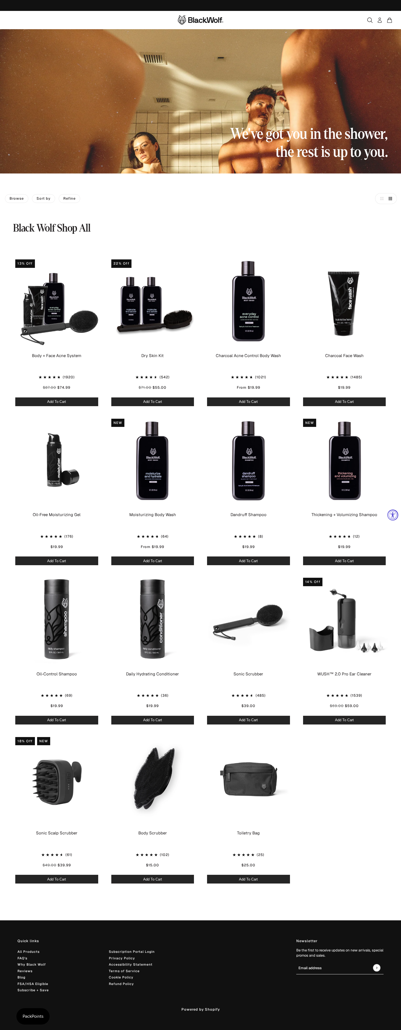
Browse (17, 198)
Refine (69, 198)
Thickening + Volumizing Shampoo (344, 514)
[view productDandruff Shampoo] (248, 460)
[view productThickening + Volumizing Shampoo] (344, 460)
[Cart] (389, 20)
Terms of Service (124, 971)
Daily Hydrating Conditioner (152, 673)
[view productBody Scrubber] (152, 779)
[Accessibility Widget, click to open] (392, 515)
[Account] (379, 20)
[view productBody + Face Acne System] (56, 301)
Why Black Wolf (31, 964)
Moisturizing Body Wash (152, 514)
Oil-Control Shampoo (57, 673)
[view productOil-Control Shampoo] (56, 619)
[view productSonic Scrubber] (248, 619)
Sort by (43, 198)
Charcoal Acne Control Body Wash (248, 355)
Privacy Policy (122, 958)
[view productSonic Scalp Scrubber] (56, 779)
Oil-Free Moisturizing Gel (56, 514)
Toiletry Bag (248, 833)
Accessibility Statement (130, 964)
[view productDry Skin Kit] (152, 301)
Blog (21, 977)
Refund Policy (121, 984)
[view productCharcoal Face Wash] (344, 301)
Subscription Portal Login (132, 952)
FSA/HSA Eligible (32, 984)
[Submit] (376, 968)
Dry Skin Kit (152, 355)
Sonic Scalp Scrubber (56, 833)
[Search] (370, 20)
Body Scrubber (152, 833)
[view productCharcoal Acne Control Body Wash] (248, 301)
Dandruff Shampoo (249, 514)
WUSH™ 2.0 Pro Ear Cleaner (344, 673)
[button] (380, 198)
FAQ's (22, 958)
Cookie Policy (121, 977)
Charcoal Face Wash (344, 355)
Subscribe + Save (33, 990)
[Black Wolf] (200, 20)
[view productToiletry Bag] (248, 779)
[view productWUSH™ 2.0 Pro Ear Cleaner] (344, 619)
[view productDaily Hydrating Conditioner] (152, 619)
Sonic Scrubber (248, 673)
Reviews (24, 971)
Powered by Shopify (200, 1009)
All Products (28, 952)
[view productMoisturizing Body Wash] (152, 460)
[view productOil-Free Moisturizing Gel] (56, 460)
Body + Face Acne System (56, 355)
